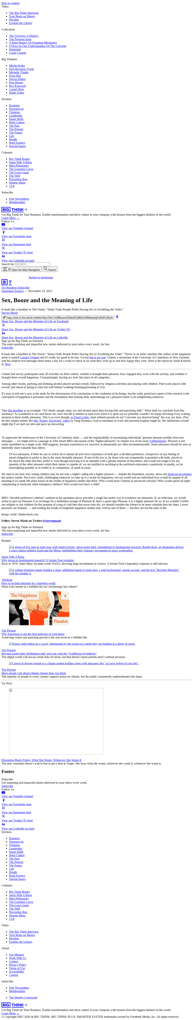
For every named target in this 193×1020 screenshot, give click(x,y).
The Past (14, 125)
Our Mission (16, 954)
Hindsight (15, 49)
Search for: (8, 264)
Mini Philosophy (19, 165)
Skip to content (10, 3)
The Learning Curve (21, 169)
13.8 (11, 186)
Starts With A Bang (20, 162)
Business (14, 105)
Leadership (15, 115)
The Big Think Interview (24, 12)
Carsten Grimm (29, 357)
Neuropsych (16, 108)
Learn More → (10, 218)
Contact (13, 961)
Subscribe (23, 287)
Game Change (17, 52)
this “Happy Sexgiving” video (52, 420)
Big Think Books (19, 158)
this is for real (98, 357)
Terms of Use (17, 968)
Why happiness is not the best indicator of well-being (33, 634)
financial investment (179, 474)
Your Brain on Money (22, 16)
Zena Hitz (15, 75)
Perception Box (18, 179)
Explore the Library (20, 23)
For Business (10, 287)
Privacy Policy (17, 964)
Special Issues (17, 146)
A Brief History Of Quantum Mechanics (33, 42)
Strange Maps (17, 182)
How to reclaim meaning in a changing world (28, 583)
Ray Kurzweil (17, 85)
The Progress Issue (20, 39)
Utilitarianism (158, 441)
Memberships (17, 202)
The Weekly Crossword (23, 997)
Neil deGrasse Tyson (21, 69)
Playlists (14, 19)
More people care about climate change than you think (34, 673)
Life (11, 136)
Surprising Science (13, 291)
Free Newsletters (19, 198)
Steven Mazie (10, 312)
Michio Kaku (17, 65)
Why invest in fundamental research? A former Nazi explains (38, 560)
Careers (13, 975)
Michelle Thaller (19, 72)
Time (7, 364)
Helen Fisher (16, 92)
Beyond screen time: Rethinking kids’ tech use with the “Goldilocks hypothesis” (49, 653)
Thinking (14, 112)
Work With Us (17, 958)
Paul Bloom (16, 82)
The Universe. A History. (24, 35)
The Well (14, 175)
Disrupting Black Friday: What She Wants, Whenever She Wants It (41, 760)
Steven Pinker (17, 79)
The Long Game (19, 172)
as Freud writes (80, 417)
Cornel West (16, 89)
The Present (16, 129)
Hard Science (17, 142)
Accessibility (16, 971)
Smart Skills (16, 119)
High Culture (17, 122)
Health (13, 139)
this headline (15, 410)
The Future (15, 132)
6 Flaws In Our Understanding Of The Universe (37, 46)
